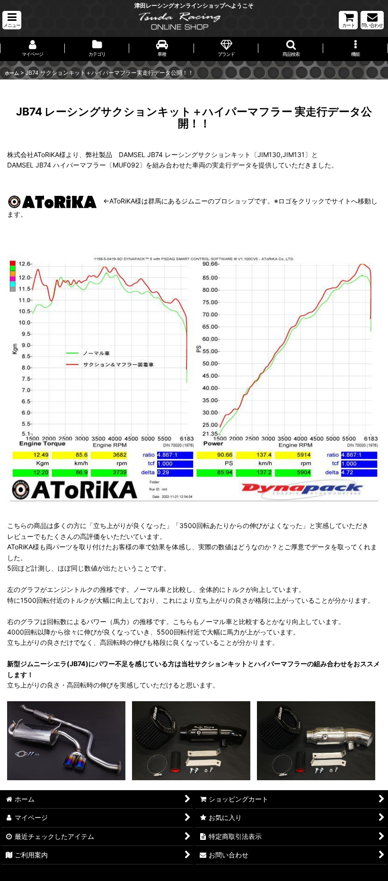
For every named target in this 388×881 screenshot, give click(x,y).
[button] (11, 20)
